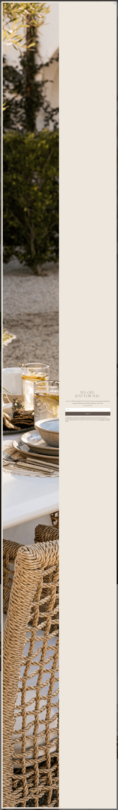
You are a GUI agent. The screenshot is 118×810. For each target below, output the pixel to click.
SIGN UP (87, 413)
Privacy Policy (101, 419)
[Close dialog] (115, 3)
